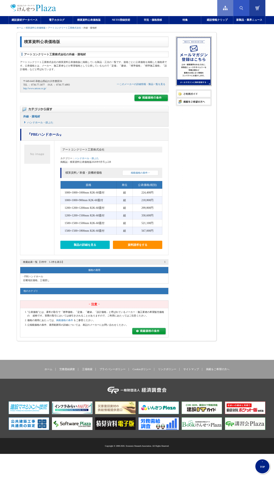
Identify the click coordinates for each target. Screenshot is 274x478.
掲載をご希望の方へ (217, 369)
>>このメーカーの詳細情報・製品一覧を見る (141, 84)
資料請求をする (137, 244)
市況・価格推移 (153, 19)
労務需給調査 (67, 369)
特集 (185, 19)
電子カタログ (57, 19)
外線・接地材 (31, 116)
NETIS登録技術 (121, 19)
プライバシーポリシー (112, 369)
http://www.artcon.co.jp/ (34, 88)
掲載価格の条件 (64, 320)
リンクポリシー (167, 369)
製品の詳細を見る (85, 244)
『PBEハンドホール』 (45, 134)
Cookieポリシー (142, 369)
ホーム (20, 28)
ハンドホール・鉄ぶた (40, 122)
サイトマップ (191, 369)
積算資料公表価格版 (89, 19)
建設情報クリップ (217, 19)
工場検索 (87, 369)
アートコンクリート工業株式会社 (64, 28)
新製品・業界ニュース (249, 19)
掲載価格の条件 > (140, 172)
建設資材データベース (25, 19)
